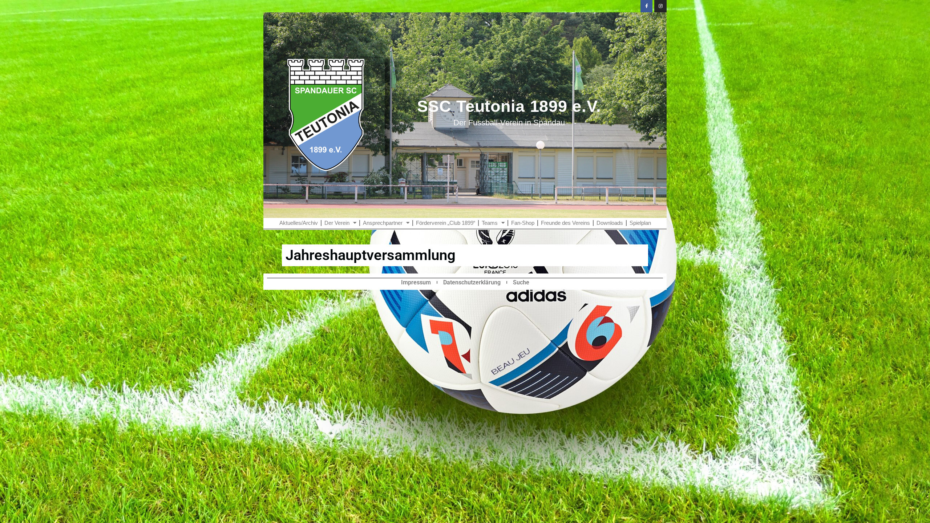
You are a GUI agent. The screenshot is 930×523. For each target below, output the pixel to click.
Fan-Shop (522, 223)
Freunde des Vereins (565, 223)
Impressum (416, 282)
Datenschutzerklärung (472, 282)
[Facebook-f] (646, 6)
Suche (521, 282)
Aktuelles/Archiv (298, 223)
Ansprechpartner (383, 223)
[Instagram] (660, 6)
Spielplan (640, 223)
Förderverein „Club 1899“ (445, 223)
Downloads (610, 223)
